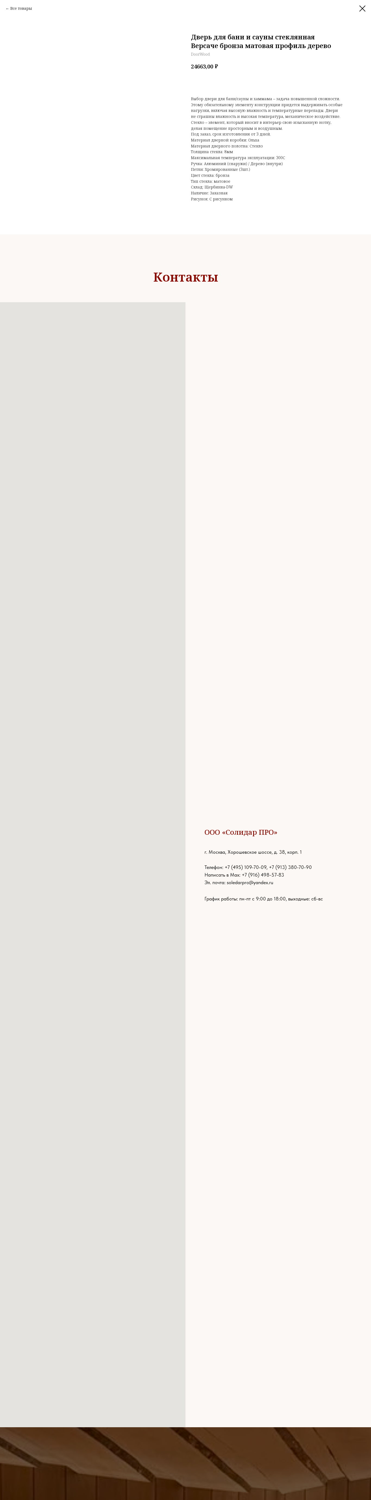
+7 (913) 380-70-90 (290, 867)
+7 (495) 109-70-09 (245, 867)
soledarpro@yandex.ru (250, 882)
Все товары (21, 8)
